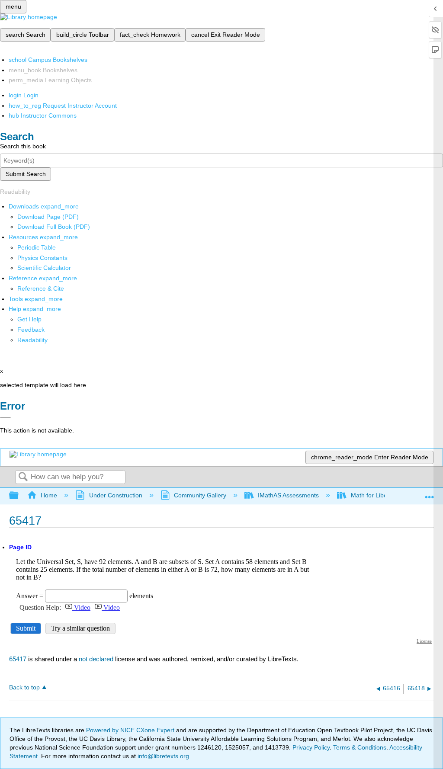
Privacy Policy (311, 747)
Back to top (24, 687)
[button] (31, 329)
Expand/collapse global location (429, 493)
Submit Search (26, 173)
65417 (17, 659)
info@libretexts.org (162, 756)
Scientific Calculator (44, 267)
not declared (97, 659)
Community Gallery (200, 495)
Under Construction (115, 495)
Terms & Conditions (359, 747)
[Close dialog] (5, 417)
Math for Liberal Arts (378, 495)
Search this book (23, 146)
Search (23, 477)
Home (49, 495)
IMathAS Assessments (288, 495)
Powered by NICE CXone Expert (131, 730)
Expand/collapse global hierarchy (19, 495)
